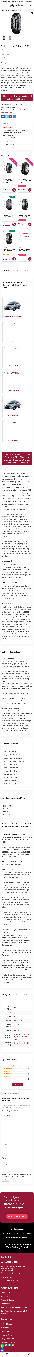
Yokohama (17, 1030)
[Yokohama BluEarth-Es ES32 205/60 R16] (9, 168)
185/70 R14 (7, 806)
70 (14, 1013)
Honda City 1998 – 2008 (22, 1034)
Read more (29, 190)
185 (15, 1007)
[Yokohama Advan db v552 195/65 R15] (24, 204)
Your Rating (6, 1111)
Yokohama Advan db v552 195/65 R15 (24, 216)
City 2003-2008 (13, 415)
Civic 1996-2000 (13, 390)
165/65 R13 (7, 814)
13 (14, 1017)
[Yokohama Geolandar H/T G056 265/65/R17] (24, 168)
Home (3, 10)
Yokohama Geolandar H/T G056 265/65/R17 (24, 181)
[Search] (31, 5)
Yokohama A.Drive (10, 110)
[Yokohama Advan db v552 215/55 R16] (9, 238)
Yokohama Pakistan (23, 110)
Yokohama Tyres (6, 113)
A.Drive (19, 104)
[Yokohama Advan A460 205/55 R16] (9, 204)
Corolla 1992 (13, 366)
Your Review (6, 1115)
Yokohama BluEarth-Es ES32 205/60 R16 (8, 181)
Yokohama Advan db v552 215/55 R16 (9, 250)
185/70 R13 (18, 1021)
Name (4, 1158)
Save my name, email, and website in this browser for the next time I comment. (16, 1175)
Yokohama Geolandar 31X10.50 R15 (24, 250)
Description (15, 270)
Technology (26, 270)
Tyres (8, 57)
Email (4, 1165)
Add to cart (14, 190)
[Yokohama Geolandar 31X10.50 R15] (24, 238)
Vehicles (6, 270)
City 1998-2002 (13, 440)
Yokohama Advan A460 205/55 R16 (8, 216)
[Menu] (2, 5)
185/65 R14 (7, 812)
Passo (13, 341)
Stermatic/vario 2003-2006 (13, 316)
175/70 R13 (7, 809)
